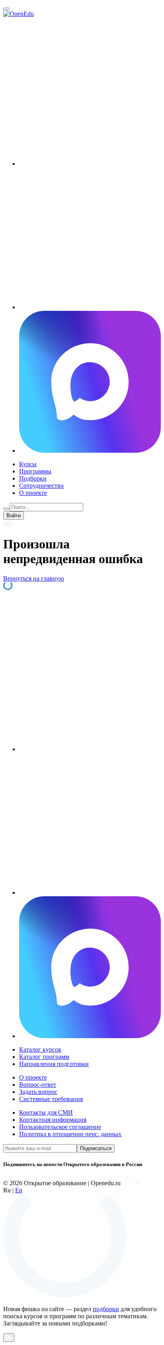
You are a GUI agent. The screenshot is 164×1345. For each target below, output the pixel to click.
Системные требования (51, 1099)
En (18, 1190)
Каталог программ (44, 1056)
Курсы (28, 464)
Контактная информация (52, 1119)
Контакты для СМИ (46, 1112)
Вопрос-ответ (37, 1084)
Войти (13, 515)
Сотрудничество (41, 485)
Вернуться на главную (33, 578)
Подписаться (95, 1148)
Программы (35, 471)
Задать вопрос (38, 1091)
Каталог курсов (40, 1049)
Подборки (33, 478)
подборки (106, 1309)
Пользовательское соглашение (60, 1126)
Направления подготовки (54, 1063)
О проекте (33, 492)
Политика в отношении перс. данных (70, 1134)
